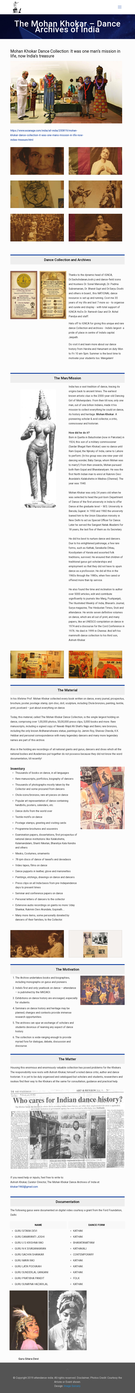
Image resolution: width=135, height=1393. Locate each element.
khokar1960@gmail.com (24, 1186)
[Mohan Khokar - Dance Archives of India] (17, 7)
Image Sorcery (72, 1386)
